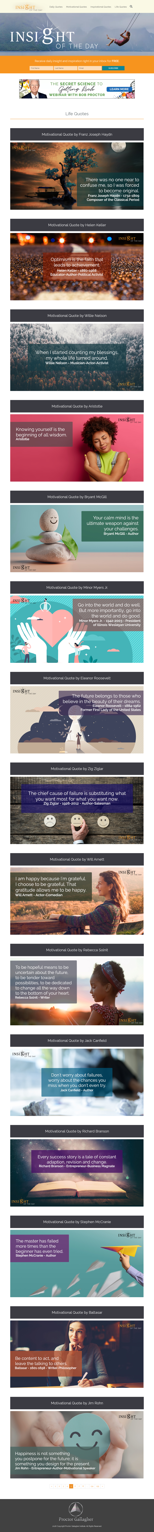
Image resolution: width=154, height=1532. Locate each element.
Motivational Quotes (76, 7)
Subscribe (113, 68)
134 (92, 1486)
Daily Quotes (56, 7)
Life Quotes (121, 7)
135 (97, 1486)
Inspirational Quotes (100, 7)
